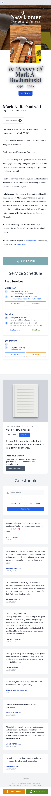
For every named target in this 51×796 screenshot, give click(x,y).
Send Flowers (36, 354)
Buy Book (24, 435)
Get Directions (15, 304)
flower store (21, 244)
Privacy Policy (18, 785)
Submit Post (25, 509)
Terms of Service (31, 785)
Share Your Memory (15, 468)
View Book (12, 435)
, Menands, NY (15, 350)
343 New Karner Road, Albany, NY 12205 (26, 299)
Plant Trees (36, 304)
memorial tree (31, 240)
